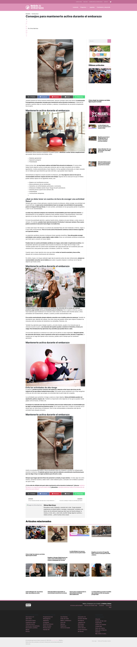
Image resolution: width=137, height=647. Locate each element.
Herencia (97, 631)
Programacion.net (48, 617)
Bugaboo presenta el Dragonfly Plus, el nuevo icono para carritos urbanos (103, 139)
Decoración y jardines (31, 627)
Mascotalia (81, 626)
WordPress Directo (48, 624)
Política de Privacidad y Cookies (104, 641)
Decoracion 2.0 (30, 617)
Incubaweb (46, 622)
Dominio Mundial (82, 618)
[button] (86, 7)
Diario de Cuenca (100, 628)
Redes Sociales (47, 626)
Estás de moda (65, 618)
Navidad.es (81, 620)
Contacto (106, 1)
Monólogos (81, 624)
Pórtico (28, 631)
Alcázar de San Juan (100, 621)
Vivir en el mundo (65, 627)
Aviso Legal (94, 641)
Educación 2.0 (82, 617)
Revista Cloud (47, 627)
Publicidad (85, 1)
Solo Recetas (64, 617)
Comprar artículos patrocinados (95, 1)
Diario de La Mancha (100, 630)
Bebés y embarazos (66, 620)
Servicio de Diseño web (90, 605)
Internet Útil (46, 629)
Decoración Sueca (31, 620)
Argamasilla (98, 622)
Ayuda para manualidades (33, 626)
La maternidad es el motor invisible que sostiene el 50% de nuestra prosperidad (101, 593)
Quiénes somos (79, 1)
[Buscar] (109, 41)
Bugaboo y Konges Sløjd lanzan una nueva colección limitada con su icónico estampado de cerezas (57, 559)
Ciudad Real (98, 626)
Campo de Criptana (100, 624)
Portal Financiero (82, 629)
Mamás (28, 14)
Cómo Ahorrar (82, 627)
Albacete (97, 619)
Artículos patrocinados (76, 605)
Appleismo (46, 620)
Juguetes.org (81, 622)
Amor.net (63, 622)
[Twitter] (110, 1)
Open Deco (29, 618)
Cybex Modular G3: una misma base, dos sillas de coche (104, 150)
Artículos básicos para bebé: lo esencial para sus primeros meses (104, 163)
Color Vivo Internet (55, 640)
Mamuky (63, 624)
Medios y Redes (106, 603)
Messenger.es (46, 618)
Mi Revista (80, 631)
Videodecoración (30, 624)
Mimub (27, 629)
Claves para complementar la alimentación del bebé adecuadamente (78, 593)
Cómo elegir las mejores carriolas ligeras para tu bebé (99, 101)
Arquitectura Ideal (30, 622)
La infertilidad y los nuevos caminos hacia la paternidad (104, 127)
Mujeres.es (63, 626)
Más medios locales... (101, 633)
